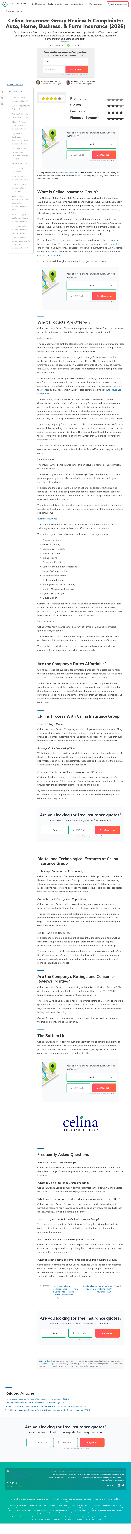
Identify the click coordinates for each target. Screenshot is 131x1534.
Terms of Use (83, 74)
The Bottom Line (19, 163)
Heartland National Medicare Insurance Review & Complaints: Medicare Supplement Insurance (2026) (65, 1292)
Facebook (119, 1485)
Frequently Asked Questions (20, 170)
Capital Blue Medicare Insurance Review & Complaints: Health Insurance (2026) (97, 1289)
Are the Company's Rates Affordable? (21, 115)
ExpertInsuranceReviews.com (39, 1499)
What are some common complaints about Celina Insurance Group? (21, 242)
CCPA (66, 1501)
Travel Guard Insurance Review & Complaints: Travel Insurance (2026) (37, 1399)
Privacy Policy (98, 1499)
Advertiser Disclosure (15, 84)
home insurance (111, 240)
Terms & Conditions (113, 1499)
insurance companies (67, 172)
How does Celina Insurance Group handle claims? (20, 229)
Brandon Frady (88, 81)
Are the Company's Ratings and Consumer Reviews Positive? (21, 153)
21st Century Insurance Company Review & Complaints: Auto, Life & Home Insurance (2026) (47, 1410)
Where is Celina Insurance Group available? (19, 188)
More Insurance (95, 4)
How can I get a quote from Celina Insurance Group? (20, 218)
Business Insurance (47, 518)
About (9, 1486)
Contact (18, 1486)
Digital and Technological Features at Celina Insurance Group (20, 138)
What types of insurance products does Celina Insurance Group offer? (20, 203)
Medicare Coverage (78, 4)
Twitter (123, 1485)
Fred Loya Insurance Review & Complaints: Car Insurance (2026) (34, 1402)
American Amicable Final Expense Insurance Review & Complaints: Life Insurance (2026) (45, 1406)
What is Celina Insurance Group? (20, 99)
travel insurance (94, 428)
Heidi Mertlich (56, 81)
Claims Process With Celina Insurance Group (19, 125)
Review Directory (16, 11)
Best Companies (38, 4)
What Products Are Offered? (21, 107)
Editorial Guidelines (47, 1361)
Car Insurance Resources (58, 4)
